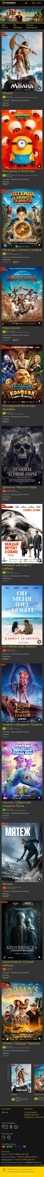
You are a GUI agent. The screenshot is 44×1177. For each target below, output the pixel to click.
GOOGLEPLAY (9, 1137)
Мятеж (7, 884)
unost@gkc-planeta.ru (32, 1162)
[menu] (21, 3)
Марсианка (11, 327)
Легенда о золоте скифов (21, 250)
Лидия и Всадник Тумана (22, 724)
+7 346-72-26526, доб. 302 (26, 1157)
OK (11, 1127)
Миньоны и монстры (18, 171)
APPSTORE (3, 1137)
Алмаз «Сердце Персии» (21, 1043)
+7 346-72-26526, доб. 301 (24, 1160)
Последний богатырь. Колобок (19, 407)
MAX (16, 1127)
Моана (7, 93)
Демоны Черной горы (19, 487)
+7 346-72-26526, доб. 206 (17, 1154)
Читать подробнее (24, 1174)
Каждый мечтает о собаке (16, 566)
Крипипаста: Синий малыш (17, 963)
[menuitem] (22, 3)
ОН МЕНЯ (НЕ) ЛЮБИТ (19, 646)
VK (5, 1127)
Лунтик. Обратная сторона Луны (16, 804)
